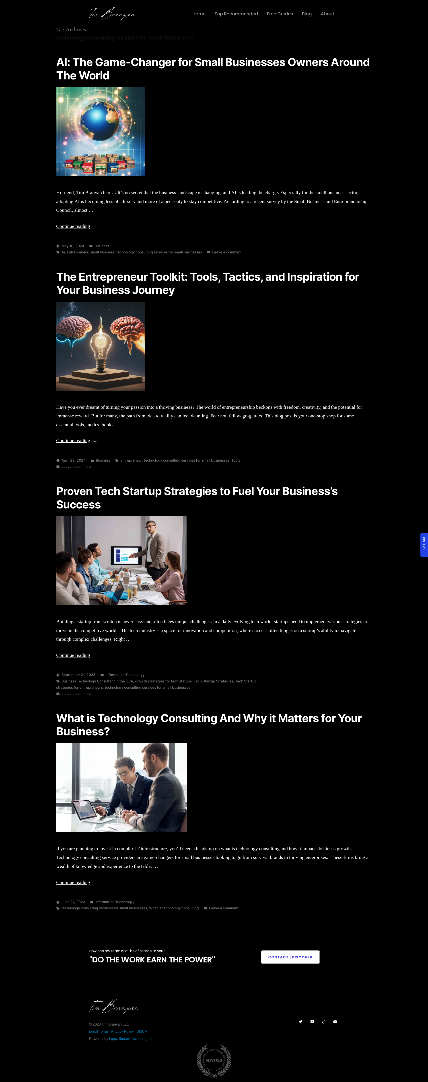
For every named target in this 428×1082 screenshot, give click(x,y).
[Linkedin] (312, 1021)
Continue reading (76, 226)
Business (102, 246)
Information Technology (125, 675)
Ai (63, 252)
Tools (235, 460)
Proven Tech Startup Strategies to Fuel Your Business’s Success (197, 497)
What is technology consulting (174, 908)
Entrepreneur (77, 252)
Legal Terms (99, 1031)
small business (102, 252)
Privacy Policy (122, 1031)
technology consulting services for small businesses (159, 252)
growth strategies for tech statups (163, 681)
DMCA (141, 1031)
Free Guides (280, 14)
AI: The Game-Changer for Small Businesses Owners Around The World (213, 68)
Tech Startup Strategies (213, 681)
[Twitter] (300, 1021)
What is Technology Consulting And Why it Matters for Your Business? (209, 724)
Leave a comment (227, 252)
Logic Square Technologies (130, 1039)
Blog (307, 14)
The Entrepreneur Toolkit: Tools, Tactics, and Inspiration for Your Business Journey (207, 283)
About (327, 14)
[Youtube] (335, 1021)
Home (199, 14)
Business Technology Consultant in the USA (97, 681)
